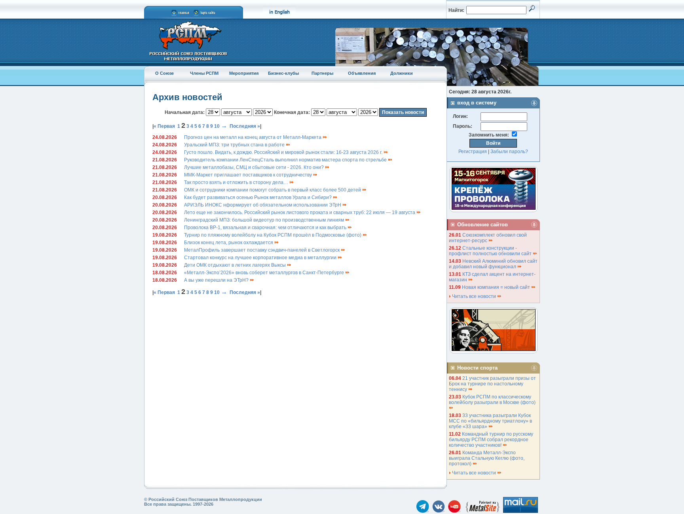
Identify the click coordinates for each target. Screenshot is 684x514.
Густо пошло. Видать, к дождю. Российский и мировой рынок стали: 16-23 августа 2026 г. (284, 152)
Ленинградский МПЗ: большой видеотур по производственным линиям (264, 220)
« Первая (164, 126)
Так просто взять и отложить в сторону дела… (236, 182)
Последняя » (245, 126)
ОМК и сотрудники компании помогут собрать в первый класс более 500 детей (273, 190)
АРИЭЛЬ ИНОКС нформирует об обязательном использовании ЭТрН (263, 205)
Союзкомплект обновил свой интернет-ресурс (488, 237)
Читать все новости (474, 296)
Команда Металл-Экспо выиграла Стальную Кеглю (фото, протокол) (486, 458)
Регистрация (472, 151)
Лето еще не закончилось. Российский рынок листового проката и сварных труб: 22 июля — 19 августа (300, 212)
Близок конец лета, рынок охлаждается (229, 242)
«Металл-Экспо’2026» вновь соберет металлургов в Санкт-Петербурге (264, 272)
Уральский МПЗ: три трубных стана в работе (235, 145)
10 (217, 126)
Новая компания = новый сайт (496, 287)
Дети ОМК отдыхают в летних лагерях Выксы (235, 265)
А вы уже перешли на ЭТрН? (217, 280)
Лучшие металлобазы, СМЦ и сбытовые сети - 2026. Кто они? (254, 167)
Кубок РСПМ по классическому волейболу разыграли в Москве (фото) (493, 399)
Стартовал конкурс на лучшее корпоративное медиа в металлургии (261, 257)
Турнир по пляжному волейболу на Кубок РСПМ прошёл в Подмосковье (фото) (273, 235)
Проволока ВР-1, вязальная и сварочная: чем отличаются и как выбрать (266, 227)
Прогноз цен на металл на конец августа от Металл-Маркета (253, 137)
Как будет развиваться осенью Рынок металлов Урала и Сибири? (258, 197)
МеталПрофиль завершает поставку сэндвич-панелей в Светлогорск (262, 250)
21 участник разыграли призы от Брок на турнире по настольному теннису (492, 384)
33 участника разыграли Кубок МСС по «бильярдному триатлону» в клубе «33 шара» (490, 421)
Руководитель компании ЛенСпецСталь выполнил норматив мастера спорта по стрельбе (286, 160)
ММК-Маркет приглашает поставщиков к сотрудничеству (248, 175)
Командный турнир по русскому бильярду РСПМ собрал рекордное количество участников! (491, 439)
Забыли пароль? (509, 151)
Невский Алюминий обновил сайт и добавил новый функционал (493, 263)
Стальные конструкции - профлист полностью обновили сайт (491, 250)
